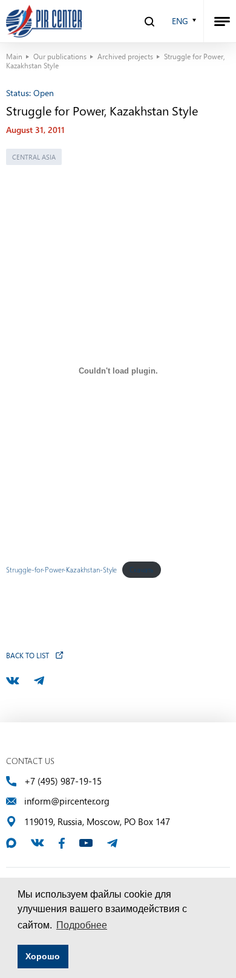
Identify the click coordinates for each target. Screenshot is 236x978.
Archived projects (125, 56)
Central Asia (34, 156)
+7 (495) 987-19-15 (63, 781)
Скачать (141, 569)
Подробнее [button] (81, 925)
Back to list (27, 655)
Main (14, 56)
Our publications (60, 56)
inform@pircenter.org (67, 801)
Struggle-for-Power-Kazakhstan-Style (61, 569)
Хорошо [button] (42, 956)
